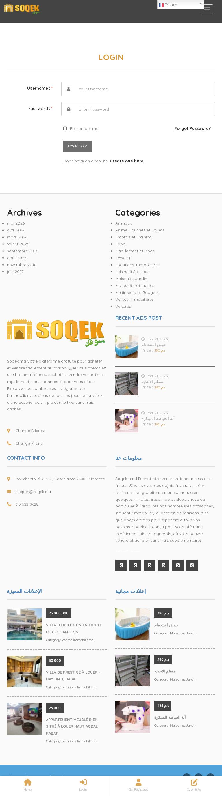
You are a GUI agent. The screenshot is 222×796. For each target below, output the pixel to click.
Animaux (123, 223)
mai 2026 (16, 223)
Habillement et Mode (135, 250)
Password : (40, 108)
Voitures (123, 306)
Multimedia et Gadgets (137, 292)
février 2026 (18, 243)
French (170, 4)
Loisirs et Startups (132, 271)
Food (120, 243)
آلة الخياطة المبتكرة (158, 418)
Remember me (84, 128)
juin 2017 (15, 271)
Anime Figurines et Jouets (139, 230)
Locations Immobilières (137, 264)
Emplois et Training (133, 237)
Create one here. (127, 161)
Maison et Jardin (131, 278)
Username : (40, 88)
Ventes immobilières (134, 299)
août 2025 (17, 257)
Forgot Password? (193, 128)
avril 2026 (16, 230)
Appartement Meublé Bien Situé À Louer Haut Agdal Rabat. (72, 726)
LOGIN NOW (77, 146)
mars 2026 (17, 237)
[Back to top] (203, 760)
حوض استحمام (153, 344)
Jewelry (122, 257)
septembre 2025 (22, 250)
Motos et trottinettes (134, 285)
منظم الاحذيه (152, 381)
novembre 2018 (21, 264)
